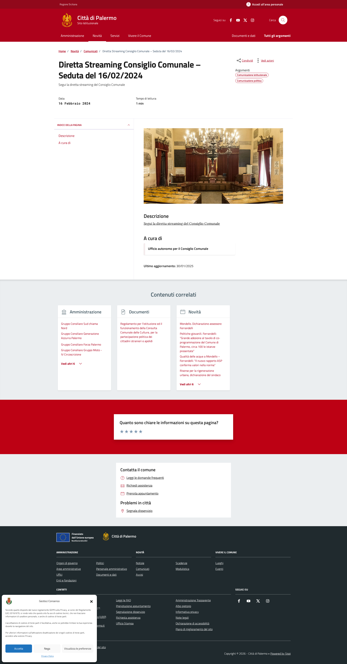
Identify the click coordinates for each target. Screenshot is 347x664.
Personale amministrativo (111, 569)
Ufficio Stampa (125, 623)
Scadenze (181, 563)
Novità (97, 35)
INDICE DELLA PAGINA (69, 125)
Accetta (18, 648)
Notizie (140, 563)
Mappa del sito (97, 647)
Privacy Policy (47, 656)
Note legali (182, 617)
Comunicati (142, 569)
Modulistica (182, 569)
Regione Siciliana (68, 4)
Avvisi (139, 574)
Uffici (59, 574)
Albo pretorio (183, 606)
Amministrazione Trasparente (193, 600)
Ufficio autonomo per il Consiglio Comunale (178, 248)
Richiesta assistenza (128, 617)
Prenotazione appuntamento (133, 606)
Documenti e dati (243, 35)
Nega (47, 648)
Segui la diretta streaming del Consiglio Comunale (182, 223)
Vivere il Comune (139, 35)
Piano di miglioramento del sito (194, 629)
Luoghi (219, 563)
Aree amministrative (68, 569)
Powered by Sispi (280, 653)
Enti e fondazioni (66, 580)
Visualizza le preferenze (77, 648)
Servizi (114, 35)
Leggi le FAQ (123, 600)
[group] (84, 350)
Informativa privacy (187, 612)
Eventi (219, 569)
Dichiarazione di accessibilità (192, 623)
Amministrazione (72, 35)
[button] (91, 601)
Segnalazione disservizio (130, 612)
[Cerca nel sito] (283, 20)
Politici (100, 563)
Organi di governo (67, 563)
